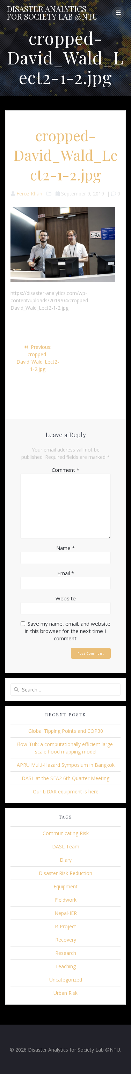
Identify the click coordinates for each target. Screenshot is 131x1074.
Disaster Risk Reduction (65, 873)
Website (66, 598)
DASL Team (65, 846)
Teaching (65, 966)
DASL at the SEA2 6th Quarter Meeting (65, 778)
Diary (66, 859)
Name (65, 547)
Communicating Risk (66, 833)
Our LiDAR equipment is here (66, 791)
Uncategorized (65, 979)
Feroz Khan (29, 193)
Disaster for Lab (52, 13)
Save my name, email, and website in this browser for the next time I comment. (67, 631)
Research (65, 953)
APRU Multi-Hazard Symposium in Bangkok (66, 765)
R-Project (65, 926)
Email (65, 573)
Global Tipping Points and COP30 (65, 731)
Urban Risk (65, 993)
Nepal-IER (65, 913)
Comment (65, 469)
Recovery (65, 939)
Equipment (65, 886)
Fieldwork (66, 899)
